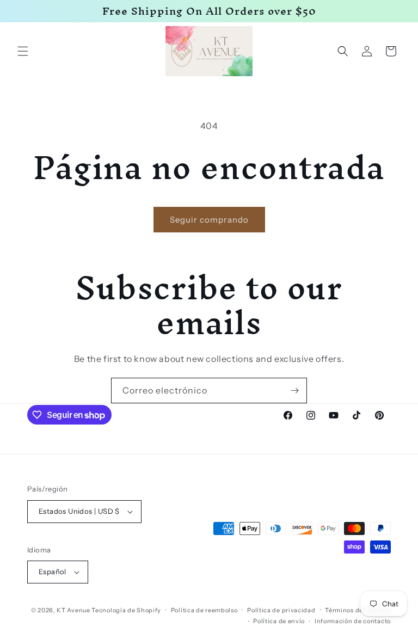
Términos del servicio (358, 610)
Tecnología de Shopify (126, 610)
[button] (23, 51)
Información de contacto (353, 621)
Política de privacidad (281, 610)
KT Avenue (73, 610)
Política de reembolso (204, 610)
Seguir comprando (209, 219)
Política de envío (279, 621)
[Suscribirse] (294, 390)
